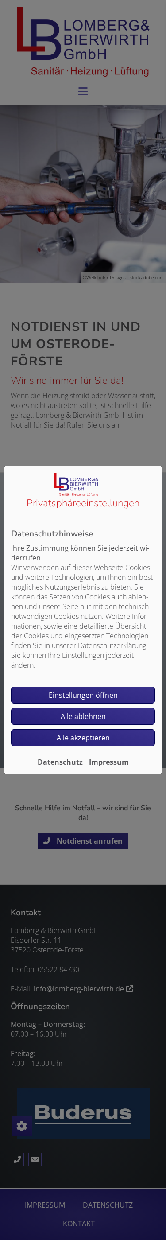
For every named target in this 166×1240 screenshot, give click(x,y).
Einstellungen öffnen (83, 695)
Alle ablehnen (83, 716)
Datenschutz (60, 762)
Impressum (109, 762)
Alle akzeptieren (83, 737)
